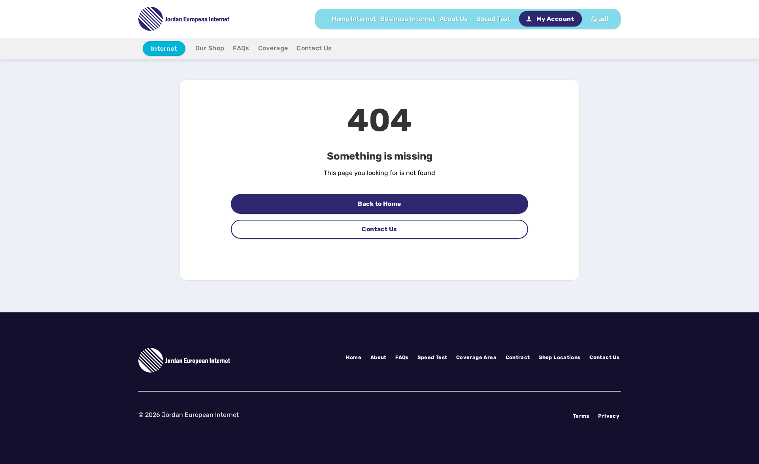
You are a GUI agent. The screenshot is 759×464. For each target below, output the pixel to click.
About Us (454, 19)
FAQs (241, 48)
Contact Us (314, 48)
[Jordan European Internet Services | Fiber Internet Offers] (183, 19)
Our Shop (210, 48)
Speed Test (493, 19)
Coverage (273, 48)
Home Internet (354, 19)
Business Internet (407, 19)
